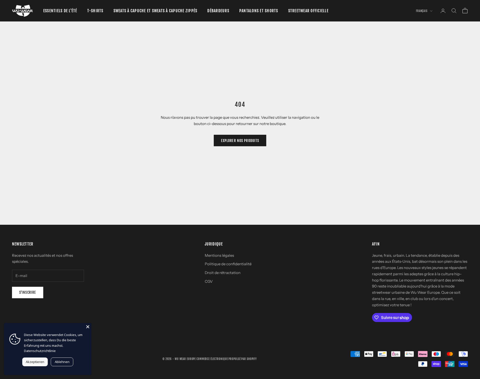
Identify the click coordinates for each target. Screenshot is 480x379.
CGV (209, 281)
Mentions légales (219, 255)
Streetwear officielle (308, 10)
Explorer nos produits (240, 140)
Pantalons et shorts (258, 10)
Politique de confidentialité (228, 264)
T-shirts (95, 10)
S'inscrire (27, 292)
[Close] (87, 326)
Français (422, 11)
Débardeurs (218, 10)
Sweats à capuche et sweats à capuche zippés (156, 10)
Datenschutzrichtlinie (40, 350)
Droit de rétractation (222, 272)
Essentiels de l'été (60, 10)
